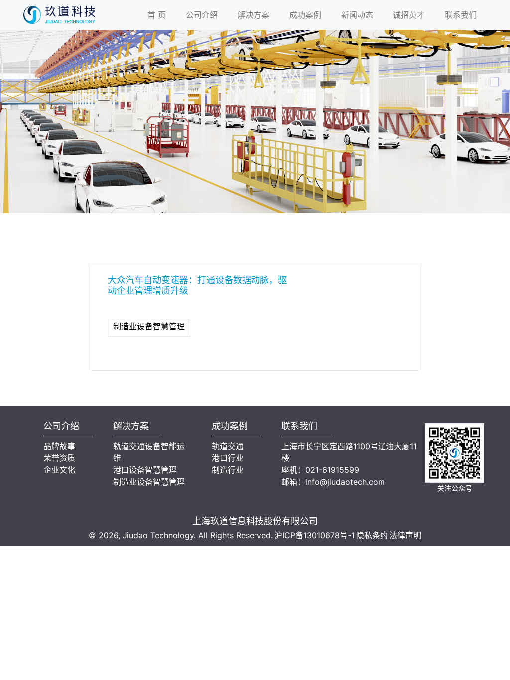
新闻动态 (357, 15)
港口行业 (228, 458)
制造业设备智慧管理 (149, 326)
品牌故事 (59, 446)
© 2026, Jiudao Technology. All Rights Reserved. (181, 535)
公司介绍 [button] (202, 15)
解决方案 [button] (253, 15)
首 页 (156, 15)
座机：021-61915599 (320, 470)
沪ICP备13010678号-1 (314, 535)
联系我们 (461, 15)
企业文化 (59, 470)
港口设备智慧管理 (145, 470)
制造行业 (228, 470)
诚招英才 (409, 15)
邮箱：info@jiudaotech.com (333, 482)
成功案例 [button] (305, 15)
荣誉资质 (59, 458)
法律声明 (405, 535)
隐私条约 (372, 535)
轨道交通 (228, 446)
